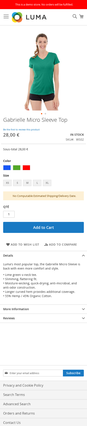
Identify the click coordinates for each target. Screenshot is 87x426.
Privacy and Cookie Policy (23, 385)
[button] (42, 114)
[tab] (43, 255)
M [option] (27, 183)
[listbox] (43, 168)
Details (8, 255)
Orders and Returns (19, 413)
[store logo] (30, 17)
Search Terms (14, 394)
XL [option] (47, 183)
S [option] (17, 183)
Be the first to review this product (21, 129)
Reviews (9, 318)
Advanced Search (17, 404)
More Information (16, 309)
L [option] (37, 183)
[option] (7, 167)
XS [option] (7, 183)
